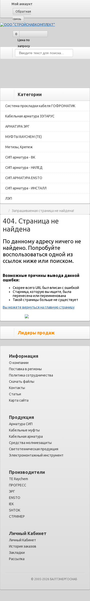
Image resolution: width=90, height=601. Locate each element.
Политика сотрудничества (31, 375)
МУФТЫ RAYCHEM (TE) (23, 137)
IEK (11, 504)
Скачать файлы (21, 382)
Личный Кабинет (22, 540)
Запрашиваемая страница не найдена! (43, 211)
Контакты (17, 388)
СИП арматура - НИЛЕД (23, 168)
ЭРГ (12, 491)
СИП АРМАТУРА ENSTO (23, 178)
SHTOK (14, 510)
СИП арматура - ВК (20, 157)
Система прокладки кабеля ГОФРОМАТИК (40, 106)
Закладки (17, 553)
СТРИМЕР (17, 516)
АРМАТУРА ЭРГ (17, 126)
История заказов (22, 546)
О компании (18, 363)
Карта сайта (18, 400)
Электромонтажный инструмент (36, 455)
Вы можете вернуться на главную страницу (38, 307)
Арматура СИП (20, 424)
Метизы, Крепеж (19, 147)
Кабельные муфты (24, 430)
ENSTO (14, 498)
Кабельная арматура (26, 436)
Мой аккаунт (22, 4)
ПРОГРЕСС (17, 485)
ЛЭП (8, 198)
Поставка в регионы (25, 369)
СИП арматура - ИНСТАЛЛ (25, 188)
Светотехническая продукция (33, 449)
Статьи (15, 394)
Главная (4, 211)
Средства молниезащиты (30, 443)
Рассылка (16, 559)
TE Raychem (18, 479)
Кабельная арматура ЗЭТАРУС (29, 116)
